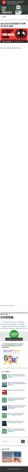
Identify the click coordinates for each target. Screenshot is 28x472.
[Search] (23, 441)
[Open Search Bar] (26, 17)
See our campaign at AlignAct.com (10, 48)
